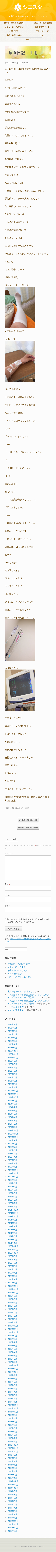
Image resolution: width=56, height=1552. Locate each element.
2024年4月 (12, 1117)
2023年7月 (12, 1146)
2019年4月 (12, 1312)
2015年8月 (12, 1457)
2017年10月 (13, 1371)
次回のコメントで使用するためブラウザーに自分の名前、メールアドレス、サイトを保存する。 (28, 920)
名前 (7, 884)
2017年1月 (12, 1401)
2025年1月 (12, 1087)
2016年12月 (13, 1404)
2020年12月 (13, 1246)
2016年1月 (12, 1441)
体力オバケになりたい (18, 967)
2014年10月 (13, 1487)
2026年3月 (12, 1040)
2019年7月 (12, 1302)
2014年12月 (13, 1481)
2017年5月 (12, 1388)
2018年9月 (12, 1335)
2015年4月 (12, 1471)
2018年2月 (12, 1358)
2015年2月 (12, 1474)
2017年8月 (12, 1378)
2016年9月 (12, 1414)
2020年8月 (12, 1259)
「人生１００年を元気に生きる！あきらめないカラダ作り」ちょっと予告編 (29, 996)
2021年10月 (13, 1216)
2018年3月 (12, 1355)
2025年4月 (12, 1077)
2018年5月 (12, 1348)
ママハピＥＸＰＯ (16, 1006)
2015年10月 (13, 1451)
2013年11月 (13, 1524)
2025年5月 (12, 1074)
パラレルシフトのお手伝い (20, 977)
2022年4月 (12, 1196)
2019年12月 (13, 1285)
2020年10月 (13, 1252)
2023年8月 (12, 1143)
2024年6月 (12, 1110)
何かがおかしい (15, 973)
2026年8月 (12, 1024)
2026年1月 (12, 1047)
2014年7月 (12, 1497)
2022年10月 (13, 1176)
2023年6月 (12, 1150)
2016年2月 (12, 1438)
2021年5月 (12, 1229)
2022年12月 (13, 1169)
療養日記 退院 (28, 827)
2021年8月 (12, 1222)
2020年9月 (12, 1256)
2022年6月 (12, 1189)
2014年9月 (12, 1491)
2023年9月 (12, 1140)
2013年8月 (12, 1530)
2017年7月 (12, 1381)
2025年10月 (13, 1057)
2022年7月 (12, 1186)
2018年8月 (12, 1338)
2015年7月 (12, 1461)
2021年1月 (12, 1242)
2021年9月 (12, 1219)
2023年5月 (12, 1153)
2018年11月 (13, 1328)
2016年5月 (12, 1428)
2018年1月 (12, 1362)
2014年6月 (12, 1501)
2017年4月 (12, 1391)
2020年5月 (12, 1269)
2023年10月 (13, 1136)
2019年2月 (12, 1319)
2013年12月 (13, 1520)
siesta (26, 62)
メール (8, 894)
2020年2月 (12, 1279)
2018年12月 (13, 1325)
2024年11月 (13, 1093)
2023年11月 (13, 1133)
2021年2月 (12, 1239)
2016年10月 (13, 1411)
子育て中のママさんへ (18, 970)
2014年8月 (12, 1494)
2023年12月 (13, 1130)
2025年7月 (12, 1067)
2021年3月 (12, 1236)
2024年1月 (12, 1127)
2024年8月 (12, 1103)
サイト (7, 905)
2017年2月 (12, 1398)
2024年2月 (12, 1123)
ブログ (28, 39)
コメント (9, 853)
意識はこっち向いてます (19, 963)
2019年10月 (13, 1292)
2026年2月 (12, 1044)
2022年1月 (12, 1206)
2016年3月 (12, 1434)
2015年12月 (13, 1444)
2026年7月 (12, 1027)
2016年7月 (12, 1421)
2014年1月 (12, 1517)
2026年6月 (12, 1030)
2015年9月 (12, 1454)
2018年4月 (12, 1352)
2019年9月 (12, 1295)
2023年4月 (12, 1156)
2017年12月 (13, 1365)
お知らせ (8, 808)
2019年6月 (12, 1305)
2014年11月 (13, 1484)
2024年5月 (12, 1113)
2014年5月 (12, 1504)
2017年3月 (12, 1395)
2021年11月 (13, 1213)
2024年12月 (13, 1090)
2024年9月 (12, 1100)
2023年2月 (12, 1163)
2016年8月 (12, 1418)
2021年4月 (12, 1232)
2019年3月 (12, 1315)
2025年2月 (12, 1083)
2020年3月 (12, 1275)
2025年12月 (13, 1050)
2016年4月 (12, 1431)
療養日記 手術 (23, 52)
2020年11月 (13, 1249)
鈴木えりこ (29, 991)
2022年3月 (12, 1199)
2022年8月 (12, 1183)
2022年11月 (13, 1173)
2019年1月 (12, 1322)
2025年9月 (12, 1060)
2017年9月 (12, 1375)
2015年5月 (12, 1467)
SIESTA (23, 1546)
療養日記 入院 (28, 820)
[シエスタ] (28, 7)
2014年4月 (12, 1507)
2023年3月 (12, 1160)
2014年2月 (12, 1514)
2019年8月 (12, 1299)
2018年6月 (12, 1345)
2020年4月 (12, 1272)
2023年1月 (12, 1166)
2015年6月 (12, 1464)
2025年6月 (12, 1070)
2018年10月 (13, 1332)
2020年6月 (12, 1266)
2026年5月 (12, 1034)
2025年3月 (12, 1080)
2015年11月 (13, 1448)
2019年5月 (12, 1309)
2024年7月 (12, 1107)
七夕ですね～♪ (14, 991)
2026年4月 (12, 1037)
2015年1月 (12, 1477)
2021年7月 (12, 1226)
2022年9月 (12, 1179)
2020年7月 (12, 1262)
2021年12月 (13, 1209)
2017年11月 (13, 1368)
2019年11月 (13, 1289)
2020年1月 (12, 1282)
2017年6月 (12, 1385)
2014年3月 (12, 1510)
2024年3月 (12, 1120)
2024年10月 (13, 1097)
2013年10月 (13, 1527)
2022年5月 (12, 1193)
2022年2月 (12, 1203)
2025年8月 (12, 1064)
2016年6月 (12, 1424)
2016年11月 (13, 1408)
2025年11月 (13, 1054)
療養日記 (15, 808)
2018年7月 (12, 1342)
